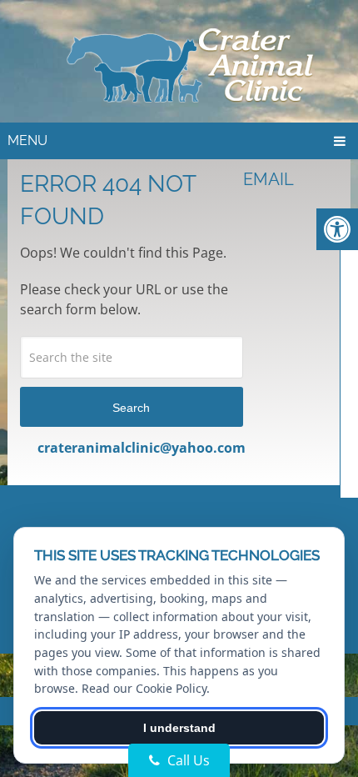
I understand (179, 727)
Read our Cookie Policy (144, 688)
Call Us (187, 760)
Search (131, 407)
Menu (27, 140)
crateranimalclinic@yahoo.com (141, 448)
